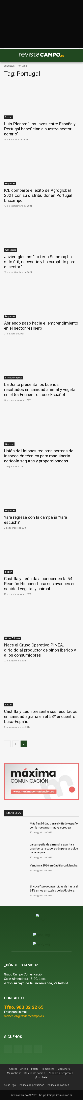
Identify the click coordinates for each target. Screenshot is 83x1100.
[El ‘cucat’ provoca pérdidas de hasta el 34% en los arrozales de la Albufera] (15, 892)
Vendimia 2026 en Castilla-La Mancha (54, 865)
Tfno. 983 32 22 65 (24, 1007)
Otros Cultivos (12, 638)
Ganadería (10, 249)
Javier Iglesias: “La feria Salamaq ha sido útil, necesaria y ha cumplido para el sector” (39, 261)
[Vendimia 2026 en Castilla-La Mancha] (15, 871)
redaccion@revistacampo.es (24, 1016)
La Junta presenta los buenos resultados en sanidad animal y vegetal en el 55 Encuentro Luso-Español (40, 389)
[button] (9, 55)
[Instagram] (18, 1049)
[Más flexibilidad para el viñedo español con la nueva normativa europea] (15, 829)
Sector (8, 117)
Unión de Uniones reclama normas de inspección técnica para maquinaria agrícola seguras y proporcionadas (38, 455)
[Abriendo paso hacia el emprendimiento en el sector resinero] (41, 299)
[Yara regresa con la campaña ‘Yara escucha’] (41, 493)
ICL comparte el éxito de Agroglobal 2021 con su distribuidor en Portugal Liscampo (38, 195)
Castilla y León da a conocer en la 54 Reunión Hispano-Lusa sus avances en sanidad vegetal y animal (40, 583)
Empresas (10, 183)
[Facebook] (8, 1049)
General (9, 444)
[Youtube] (28, 1049)
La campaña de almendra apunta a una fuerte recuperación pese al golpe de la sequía (54, 848)
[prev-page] (7, 744)
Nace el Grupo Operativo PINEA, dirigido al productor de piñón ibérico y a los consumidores (40, 650)
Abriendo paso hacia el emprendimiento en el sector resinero (41, 326)
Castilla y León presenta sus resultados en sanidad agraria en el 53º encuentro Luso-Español (40, 716)
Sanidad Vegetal (13, 377)
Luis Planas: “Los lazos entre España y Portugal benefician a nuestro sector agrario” (40, 129)
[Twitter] (38, 1049)
